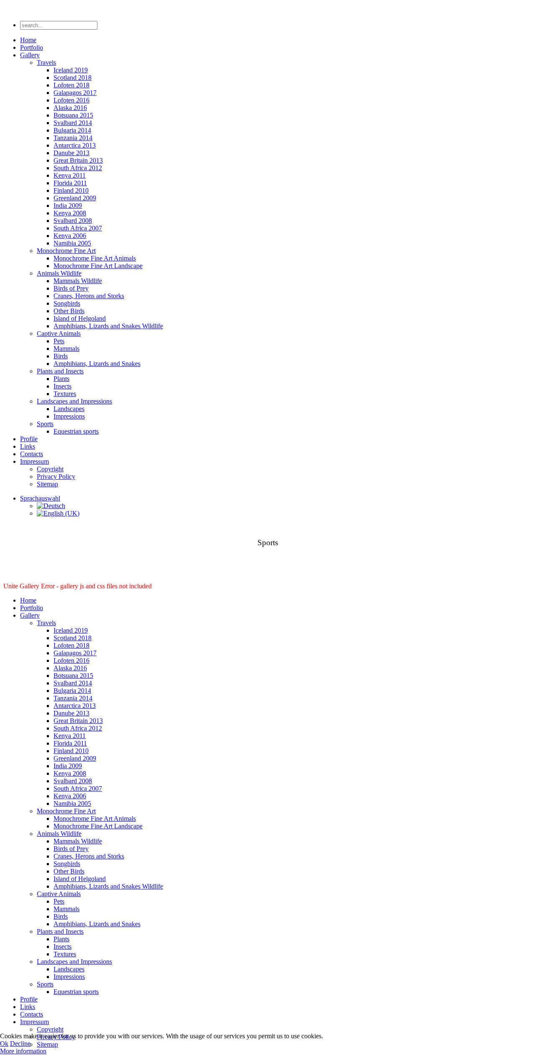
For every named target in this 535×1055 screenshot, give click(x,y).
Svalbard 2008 (73, 220)
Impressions (69, 416)
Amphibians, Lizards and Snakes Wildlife (108, 326)
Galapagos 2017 (75, 92)
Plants (61, 378)
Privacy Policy (56, 476)
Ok (4, 1043)
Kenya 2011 (70, 175)
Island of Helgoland (80, 318)
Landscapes (69, 408)
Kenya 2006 (70, 235)
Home (28, 39)
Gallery (30, 55)
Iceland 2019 (71, 70)
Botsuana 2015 (73, 115)
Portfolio (31, 47)
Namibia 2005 (72, 243)
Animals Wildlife (59, 273)
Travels (46, 62)
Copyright (50, 469)
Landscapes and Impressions (74, 401)
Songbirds (67, 303)
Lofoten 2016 (71, 100)
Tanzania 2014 (73, 137)
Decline (20, 1043)
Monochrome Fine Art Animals (95, 258)
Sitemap (47, 484)
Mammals (66, 348)
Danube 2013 (71, 152)
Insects (62, 386)
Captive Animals (59, 333)
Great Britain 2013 (78, 160)
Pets (59, 341)
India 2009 (68, 205)
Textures (65, 393)
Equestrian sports (76, 431)
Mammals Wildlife (78, 280)
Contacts (31, 453)
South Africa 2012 (78, 167)
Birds (61, 356)
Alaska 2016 (70, 107)
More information (23, 1051)
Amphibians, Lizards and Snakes (97, 363)
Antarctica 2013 (75, 145)
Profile (29, 438)
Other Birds (69, 310)
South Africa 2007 (78, 228)
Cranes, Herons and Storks (89, 295)
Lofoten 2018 (71, 85)
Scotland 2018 (73, 77)
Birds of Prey (71, 288)
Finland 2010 (71, 190)
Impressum (34, 461)
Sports (45, 423)
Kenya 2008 (70, 213)
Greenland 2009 (75, 198)
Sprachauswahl (40, 498)
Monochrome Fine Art (66, 250)
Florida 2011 (70, 182)
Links (27, 446)
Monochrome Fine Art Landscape (98, 265)
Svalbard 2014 (73, 122)
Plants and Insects (60, 371)
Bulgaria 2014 (72, 130)
